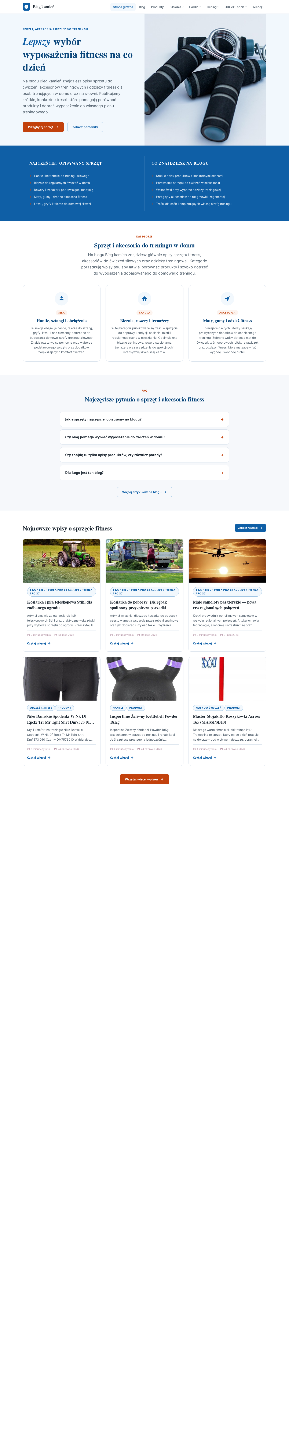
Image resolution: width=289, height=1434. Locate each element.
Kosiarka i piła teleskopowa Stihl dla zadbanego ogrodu (59, 605)
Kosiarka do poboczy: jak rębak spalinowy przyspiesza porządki (138, 605)
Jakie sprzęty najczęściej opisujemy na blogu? (103, 419)
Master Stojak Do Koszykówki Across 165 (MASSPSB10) (226, 719)
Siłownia (175, 7)
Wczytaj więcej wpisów (141, 779)
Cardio (193, 7)
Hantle (118, 707)
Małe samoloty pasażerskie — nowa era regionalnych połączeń (224, 605)
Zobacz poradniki (85, 127)
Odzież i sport (234, 7)
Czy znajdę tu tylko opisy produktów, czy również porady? (113, 455)
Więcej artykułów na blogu (141, 492)
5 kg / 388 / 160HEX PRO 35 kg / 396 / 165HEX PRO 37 (61, 591)
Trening (211, 7)
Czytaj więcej (36, 643)
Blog (142, 7)
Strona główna (123, 7)
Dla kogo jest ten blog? (84, 472)
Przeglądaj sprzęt (40, 127)
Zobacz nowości (248, 528)
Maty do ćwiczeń (209, 707)
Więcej (257, 7)
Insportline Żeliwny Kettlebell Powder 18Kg (144, 719)
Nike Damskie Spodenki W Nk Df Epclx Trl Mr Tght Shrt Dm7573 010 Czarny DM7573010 (59, 722)
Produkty (157, 7)
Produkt (64, 707)
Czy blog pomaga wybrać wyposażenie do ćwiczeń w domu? (115, 437)
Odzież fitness (41, 707)
